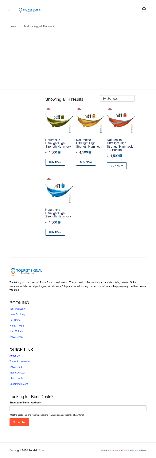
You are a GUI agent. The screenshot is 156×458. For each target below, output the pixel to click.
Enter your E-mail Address (25, 402)
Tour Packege (17, 308)
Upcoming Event (19, 384)
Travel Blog (16, 367)
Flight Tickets (17, 325)
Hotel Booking (17, 314)
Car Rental (15, 320)
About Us (15, 355)
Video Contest (17, 372)
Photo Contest (17, 378)
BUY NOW (55, 162)
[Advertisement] (78, 57)
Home (13, 26)
